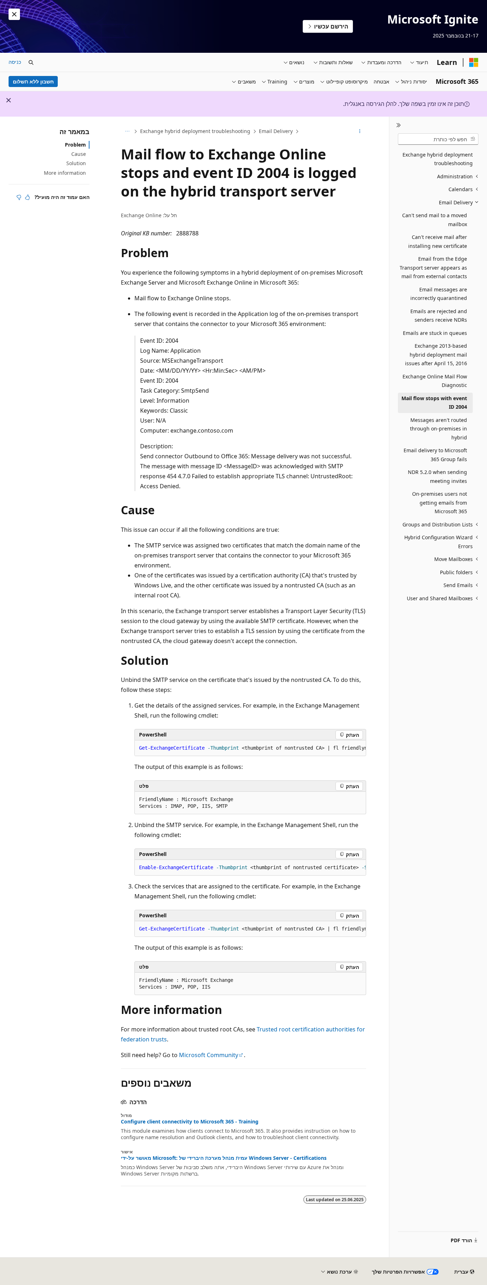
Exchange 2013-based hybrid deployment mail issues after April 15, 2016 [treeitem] (436, 354)
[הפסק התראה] (14, 14)
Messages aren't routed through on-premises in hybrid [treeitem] (438, 429)
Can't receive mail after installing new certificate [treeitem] (437, 241)
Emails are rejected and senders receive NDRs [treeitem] (438, 315)
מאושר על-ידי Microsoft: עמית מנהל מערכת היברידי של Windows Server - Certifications (224, 1158)
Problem (75, 144)
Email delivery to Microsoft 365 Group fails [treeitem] (435, 455)
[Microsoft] (473, 62)
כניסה (15, 61)
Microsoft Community (208, 1055)
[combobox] (438, 139)
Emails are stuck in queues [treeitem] (435, 333)
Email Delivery (276, 131)
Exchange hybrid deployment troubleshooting (195, 131)
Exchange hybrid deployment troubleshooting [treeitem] (438, 159)
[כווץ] (398, 125)
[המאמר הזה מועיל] (27, 197)
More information (65, 172)
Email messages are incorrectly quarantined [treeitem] (438, 294)
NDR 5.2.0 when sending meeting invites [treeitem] (437, 476)
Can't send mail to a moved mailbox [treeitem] (434, 220)
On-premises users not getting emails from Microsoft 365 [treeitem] (439, 502)
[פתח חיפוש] (31, 62)
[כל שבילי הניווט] (127, 131)
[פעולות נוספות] (360, 131)
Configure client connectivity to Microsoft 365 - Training (189, 1121)
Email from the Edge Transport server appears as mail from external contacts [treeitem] (433, 267)
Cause (78, 154)
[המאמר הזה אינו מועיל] (19, 197)
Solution (76, 163)
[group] (250, 748)
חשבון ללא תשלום (33, 81)
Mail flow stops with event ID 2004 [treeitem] (434, 403)
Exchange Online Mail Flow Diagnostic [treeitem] (435, 381)
